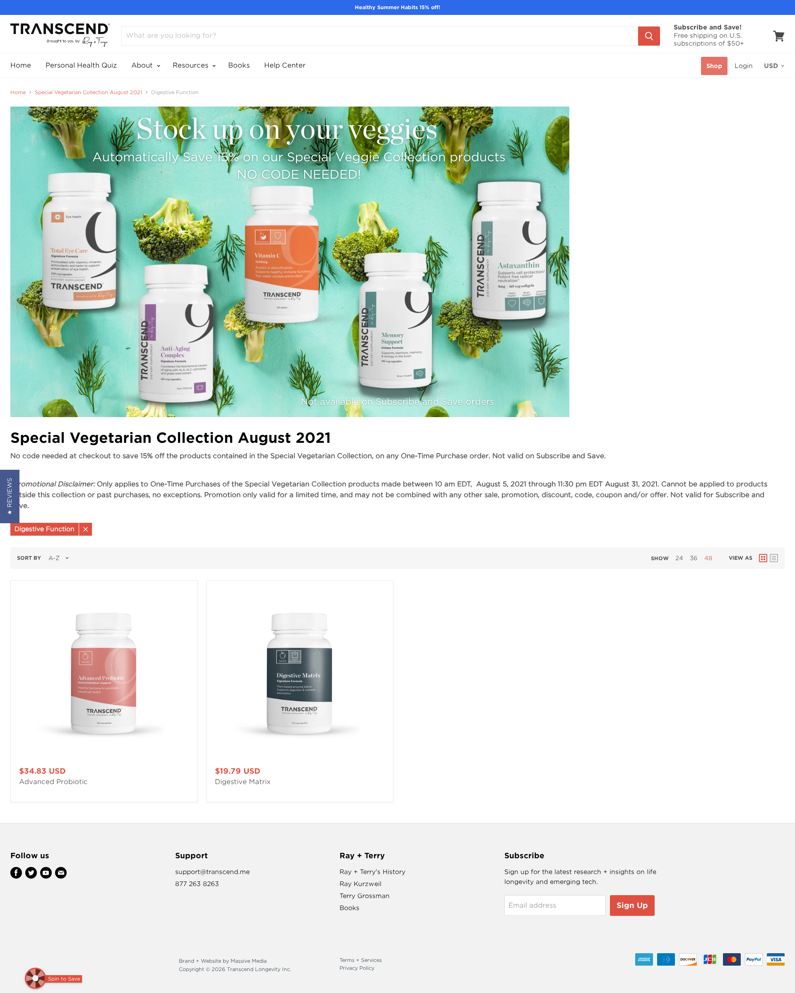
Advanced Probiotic (53, 782)
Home (20, 65)
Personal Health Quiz (81, 65)
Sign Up (632, 905)
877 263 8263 (197, 884)
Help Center (285, 65)
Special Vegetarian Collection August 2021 (88, 92)
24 (679, 558)
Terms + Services (361, 960)
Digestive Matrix (243, 782)
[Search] (649, 36)
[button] (9, 496)
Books (239, 65)
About (143, 65)
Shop (714, 66)
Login (744, 66)
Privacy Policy (357, 968)
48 (708, 558)
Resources (191, 65)
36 (694, 558)
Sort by (29, 558)
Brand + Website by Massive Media (223, 961)
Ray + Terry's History (372, 872)
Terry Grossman (365, 896)
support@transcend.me (212, 872)
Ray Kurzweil (360, 884)
